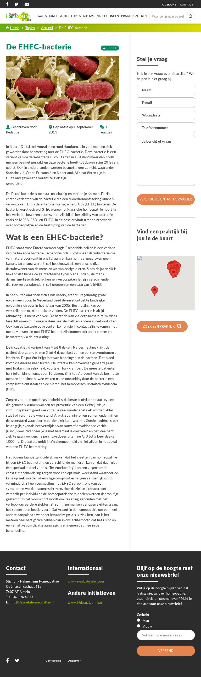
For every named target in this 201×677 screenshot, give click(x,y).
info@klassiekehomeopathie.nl (32, 602)
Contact (186, 4)
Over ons (170, 4)
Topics (76, 16)
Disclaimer (74, 660)
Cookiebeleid (54, 660)
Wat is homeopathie (52, 16)
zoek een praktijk (159, 326)
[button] (173, 273)
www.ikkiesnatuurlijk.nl (85, 603)
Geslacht (143, 615)
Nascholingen (108, 16)
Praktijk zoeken (134, 16)
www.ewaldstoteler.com (86, 581)
